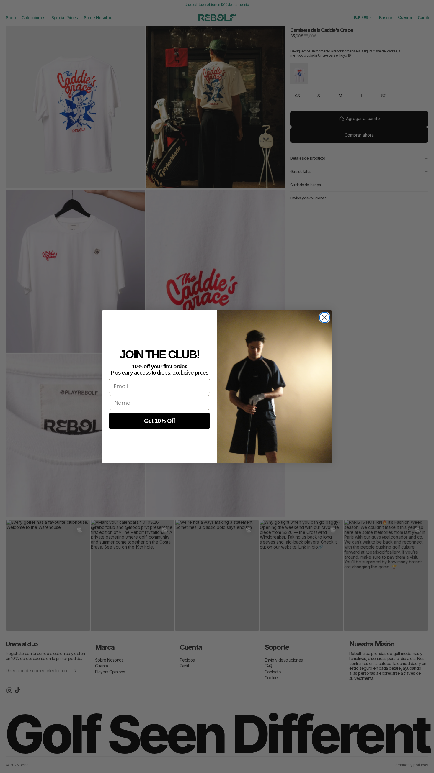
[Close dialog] (324, 317)
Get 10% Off (159, 421)
